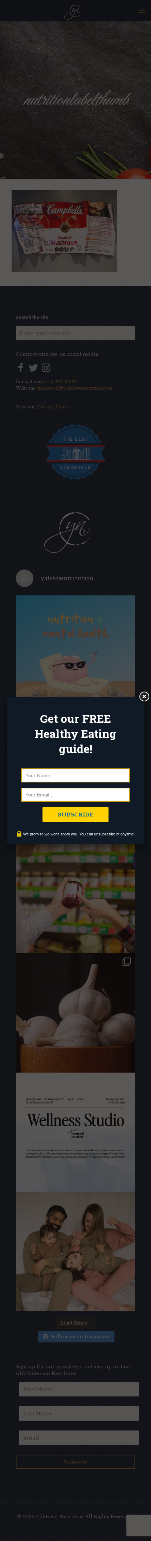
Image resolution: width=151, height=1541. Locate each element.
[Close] (144, 697)
